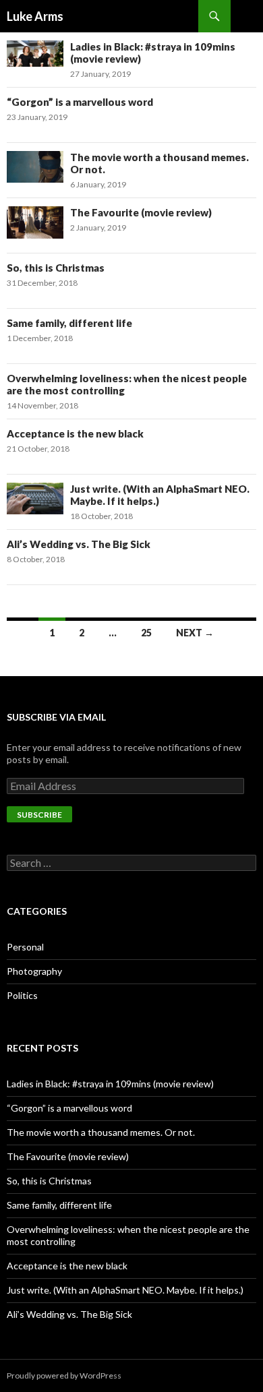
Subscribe (39, 815)
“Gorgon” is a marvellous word (80, 102)
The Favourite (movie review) (141, 212)
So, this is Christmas (56, 268)
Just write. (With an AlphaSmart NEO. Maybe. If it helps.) (125, 1290)
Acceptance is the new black (75, 433)
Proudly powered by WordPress (64, 1375)
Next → (195, 632)
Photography (34, 971)
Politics (22, 995)
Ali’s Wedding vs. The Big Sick (78, 544)
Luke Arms (35, 16)
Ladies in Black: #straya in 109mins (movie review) (110, 1083)
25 (146, 632)
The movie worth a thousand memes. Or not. (101, 1132)
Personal (25, 946)
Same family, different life (69, 323)
